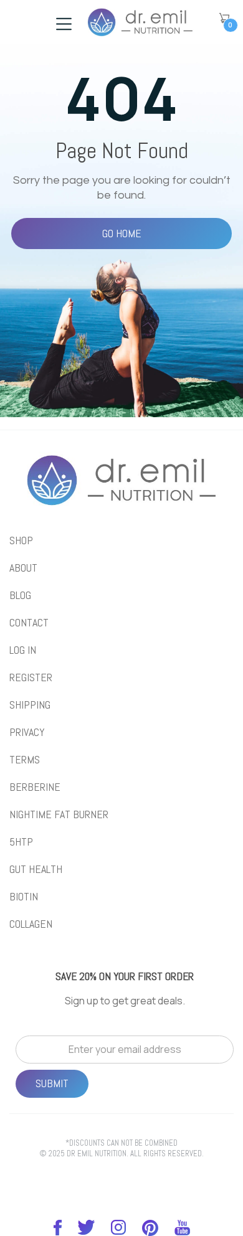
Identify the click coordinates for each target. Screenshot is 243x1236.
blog (20, 595)
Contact (29, 622)
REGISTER (30, 677)
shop (21, 540)
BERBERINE (34, 787)
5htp (21, 842)
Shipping (29, 705)
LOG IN (22, 650)
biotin (23, 896)
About (23, 568)
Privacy (27, 732)
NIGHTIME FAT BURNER (58, 814)
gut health (35, 869)
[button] (224, 18)
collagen (30, 924)
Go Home (121, 233)
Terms (24, 759)
